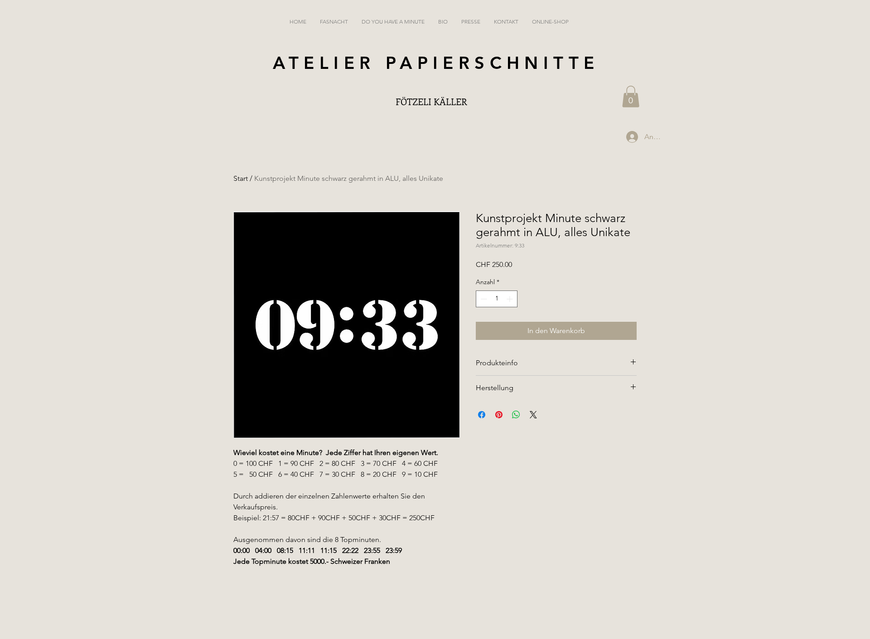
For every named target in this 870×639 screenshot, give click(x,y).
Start (240, 178)
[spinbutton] (496, 299)
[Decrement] (482, 299)
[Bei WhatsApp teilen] (516, 414)
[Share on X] (533, 414)
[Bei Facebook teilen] (481, 414)
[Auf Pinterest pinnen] (498, 414)
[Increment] (510, 299)
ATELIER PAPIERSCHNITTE (436, 62)
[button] (631, 96)
